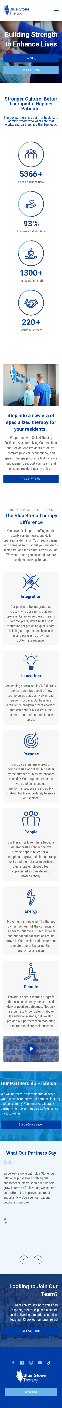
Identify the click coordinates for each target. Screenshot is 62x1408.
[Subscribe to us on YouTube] (40, 1362)
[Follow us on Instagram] (31, 1362)
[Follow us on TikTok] (48, 1362)
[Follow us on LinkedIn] (22, 1362)
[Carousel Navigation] (31, 1260)
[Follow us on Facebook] (13, 1362)
